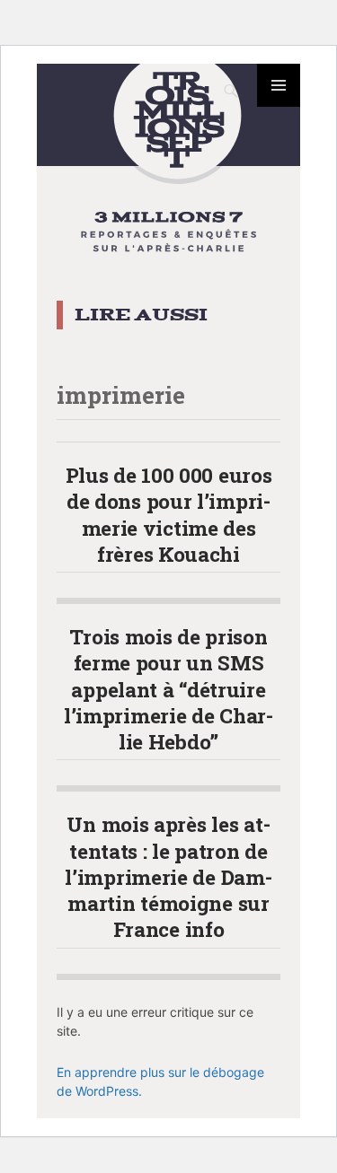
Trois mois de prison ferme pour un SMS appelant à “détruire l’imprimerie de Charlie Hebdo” (168, 689)
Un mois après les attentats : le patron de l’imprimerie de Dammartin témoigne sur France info (168, 876)
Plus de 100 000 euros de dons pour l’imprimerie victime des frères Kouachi (169, 514)
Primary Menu (278, 85)
